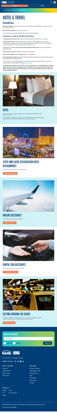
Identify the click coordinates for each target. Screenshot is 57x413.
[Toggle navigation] (54, 2)
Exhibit (42, 5)
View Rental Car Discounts (11, 272)
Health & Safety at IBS (35, 370)
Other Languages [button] (13, 393)
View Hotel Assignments (10, 173)
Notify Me (14, 5)
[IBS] (4, 2)
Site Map (32, 382)
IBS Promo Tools (34, 373)
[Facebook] (15, 361)
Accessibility (33, 378)
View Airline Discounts (10, 222)
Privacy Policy (5, 407)
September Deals (6, 370)
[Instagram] (23, 361)
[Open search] (51, 2)
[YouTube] (20, 361)
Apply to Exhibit (6, 373)
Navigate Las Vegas (9, 322)
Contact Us (5, 368)
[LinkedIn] (18, 361)
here (12, 115)
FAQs (31, 375)
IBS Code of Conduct (35, 368)
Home (5, 10)
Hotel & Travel (5, 375)
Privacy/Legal (33, 380)
